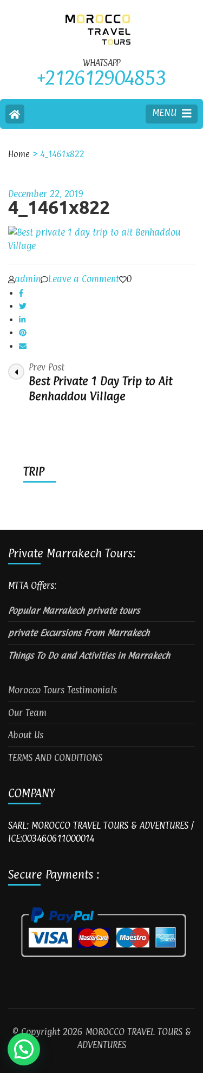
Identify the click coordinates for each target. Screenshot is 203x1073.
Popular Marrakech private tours (74, 610)
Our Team (27, 712)
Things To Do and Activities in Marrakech (89, 655)
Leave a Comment (83, 279)
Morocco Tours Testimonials (62, 690)
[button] (24, 1049)
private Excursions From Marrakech (78, 632)
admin (28, 279)
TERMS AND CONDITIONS (55, 757)
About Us (25, 735)
